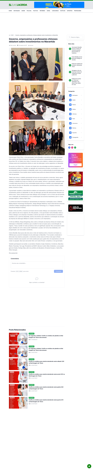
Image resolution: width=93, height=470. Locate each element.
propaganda (77, 10)
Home (12, 35)
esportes (69, 10)
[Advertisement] (46, 23)
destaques (17, 10)
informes (42, 10)
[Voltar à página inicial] (89, 466)
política (35, 10)
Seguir (75, 164)
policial (29, 10)
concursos (55, 10)
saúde (23, 10)
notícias (62, 10)
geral (48, 10)
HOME (10, 10)
